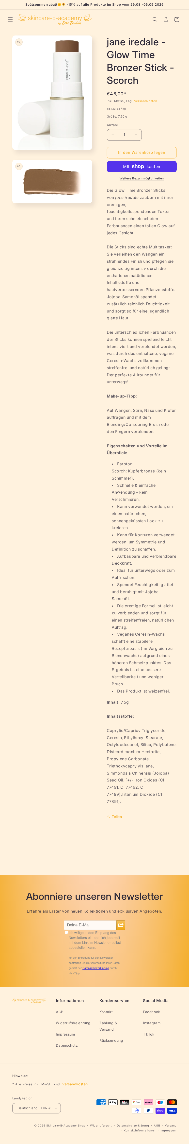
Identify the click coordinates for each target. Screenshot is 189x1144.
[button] (10, 19)
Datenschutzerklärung (133, 1125)
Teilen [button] (117, 817)
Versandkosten (145, 101)
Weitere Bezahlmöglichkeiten (142, 178)
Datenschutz (67, 1045)
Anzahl (112, 125)
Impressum (65, 1034)
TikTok (149, 1034)
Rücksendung (111, 1040)
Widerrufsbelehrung (73, 1023)
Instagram (151, 1023)
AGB (59, 1012)
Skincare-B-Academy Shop (65, 1125)
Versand (171, 1125)
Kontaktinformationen (140, 1130)
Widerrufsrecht (101, 1125)
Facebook (151, 1012)
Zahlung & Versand (108, 1026)
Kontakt (106, 1012)
